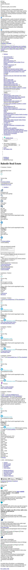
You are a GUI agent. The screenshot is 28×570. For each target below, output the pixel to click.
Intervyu (22, 129)
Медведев (3, 294)
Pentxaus (6, 69)
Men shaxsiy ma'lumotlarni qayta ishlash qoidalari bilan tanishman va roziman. (13, 259)
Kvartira (5, 107)
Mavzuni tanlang (5, 254)
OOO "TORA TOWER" (7, 388)
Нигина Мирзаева (5, 265)
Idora (16, 97)
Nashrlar (6, 462)
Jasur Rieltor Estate (5, 352)
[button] (4, 51)
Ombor (5, 98)
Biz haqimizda (7, 465)
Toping (5, 92)
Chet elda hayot (9, 132)
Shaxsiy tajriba (7, 130)
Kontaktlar (6, 466)
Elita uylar (13, 81)
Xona (5, 115)
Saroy (21, 75)
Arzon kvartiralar (8, 83)
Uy (17, 107)
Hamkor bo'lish (7, 464)
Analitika (17, 129)
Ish (4, 132)
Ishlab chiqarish (21, 97)
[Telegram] (2, 223)
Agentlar (19, 87)
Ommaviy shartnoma (8, 475)
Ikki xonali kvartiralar (14, 71)
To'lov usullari (7, 468)
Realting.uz (6, 157)
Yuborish (3, 261)
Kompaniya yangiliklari (9, 129)
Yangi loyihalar (17, 62)
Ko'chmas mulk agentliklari (10, 87)
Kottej (17, 75)
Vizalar (21, 132)
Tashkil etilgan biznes (16, 98)
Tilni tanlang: (7, 143)
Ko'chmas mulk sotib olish (17, 130)
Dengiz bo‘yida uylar (9, 75)
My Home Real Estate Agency (8, 323)
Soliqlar (25, 130)
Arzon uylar (15, 83)
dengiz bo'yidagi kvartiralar (14, 70)
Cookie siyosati (7, 474)
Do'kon (9, 98)
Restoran (6, 97)
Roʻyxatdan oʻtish (8, 149)
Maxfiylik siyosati (8, 473)
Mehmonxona (11, 97)
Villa (15, 75)
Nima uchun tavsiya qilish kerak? (8, 540)
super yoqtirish (20, 491)
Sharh (2, 257)
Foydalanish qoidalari (9, 471)
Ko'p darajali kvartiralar (13, 69)
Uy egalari (23, 87)
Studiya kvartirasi (12, 107)
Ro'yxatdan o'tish (5, 527)
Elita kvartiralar (7, 81)
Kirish (5, 147)
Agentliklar (6, 158)
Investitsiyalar (16, 132)
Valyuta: (5, 145)
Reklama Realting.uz (8, 470)
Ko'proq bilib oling (5, 39)
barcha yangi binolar (8, 62)
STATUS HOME (5, 269)
